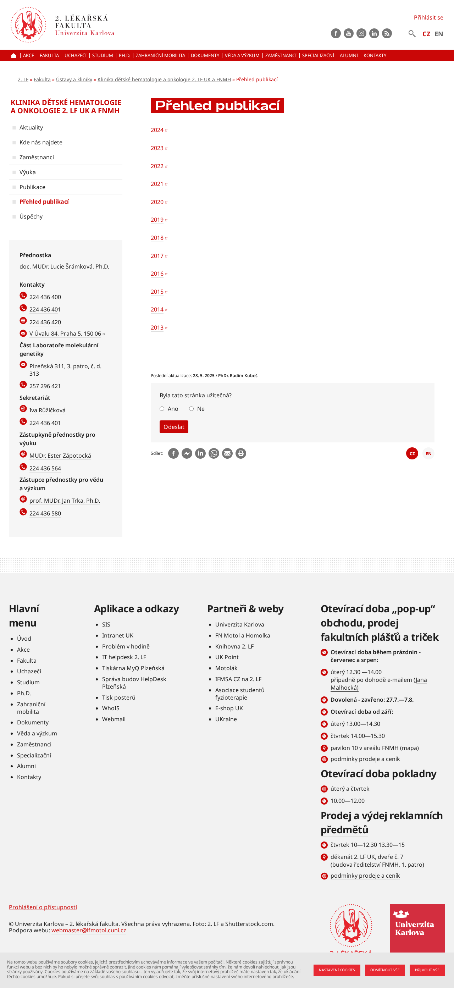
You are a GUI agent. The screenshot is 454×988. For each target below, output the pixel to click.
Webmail (114, 719)
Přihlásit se (428, 17)
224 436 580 (45, 513)
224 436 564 (45, 468)
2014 (157, 309)
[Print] (241, 453)
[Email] (227, 453)
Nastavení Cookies (337, 969)
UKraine (226, 719)
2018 (157, 238)
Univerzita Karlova (239, 624)
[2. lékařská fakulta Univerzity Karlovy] (28, 25)
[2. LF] (125, 25)
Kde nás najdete (41, 142)
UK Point (227, 657)
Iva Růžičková (47, 410)
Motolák (226, 668)
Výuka (28, 172)
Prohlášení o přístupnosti (43, 907)
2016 (157, 273)
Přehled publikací (44, 201)
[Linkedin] (200, 453)
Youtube (349, 33)
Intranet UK (117, 635)
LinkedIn (374, 33)
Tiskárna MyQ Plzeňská (133, 668)
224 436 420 (45, 322)
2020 (157, 202)
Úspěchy (31, 216)
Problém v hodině (126, 646)
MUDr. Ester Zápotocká (60, 455)
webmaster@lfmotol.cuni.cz (88, 930)
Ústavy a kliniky (74, 79)
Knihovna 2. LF (234, 646)
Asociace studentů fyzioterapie (240, 693)
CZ (426, 33)
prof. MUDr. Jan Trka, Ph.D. (64, 500)
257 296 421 (45, 386)
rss (387, 33)
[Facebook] (173, 453)
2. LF (23, 79)
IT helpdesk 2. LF (124, 657)
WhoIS (111, 708)
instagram (361, 33)
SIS (106, 624)
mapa (409, 748)
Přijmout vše (427, 969)
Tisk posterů (118, 697)
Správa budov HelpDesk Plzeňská (134, 682)
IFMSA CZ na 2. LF (238, 679)
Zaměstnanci (37, 157)
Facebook (336, 33)
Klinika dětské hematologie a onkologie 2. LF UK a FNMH (164, 79)
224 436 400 (45, 297)
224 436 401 (45, 423)
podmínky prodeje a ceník (365, 759)
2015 (157, 292)
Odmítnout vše (385, 969)
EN (438, 33)
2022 (157, 166)
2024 (157, 130)
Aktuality (31, 127)
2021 (157, 184)
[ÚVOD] (14, 55)
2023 (157, 148)
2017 (157, 256)
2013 (157, 327)
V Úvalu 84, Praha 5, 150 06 (65, 333)
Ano (173, 408)
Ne (201, 408)
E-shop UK (229, 708)
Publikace (32, 187)
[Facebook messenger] (187, 453)
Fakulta (42, 79)
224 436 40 (43, 309)
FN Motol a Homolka (242, 635)
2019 (157, 219)
